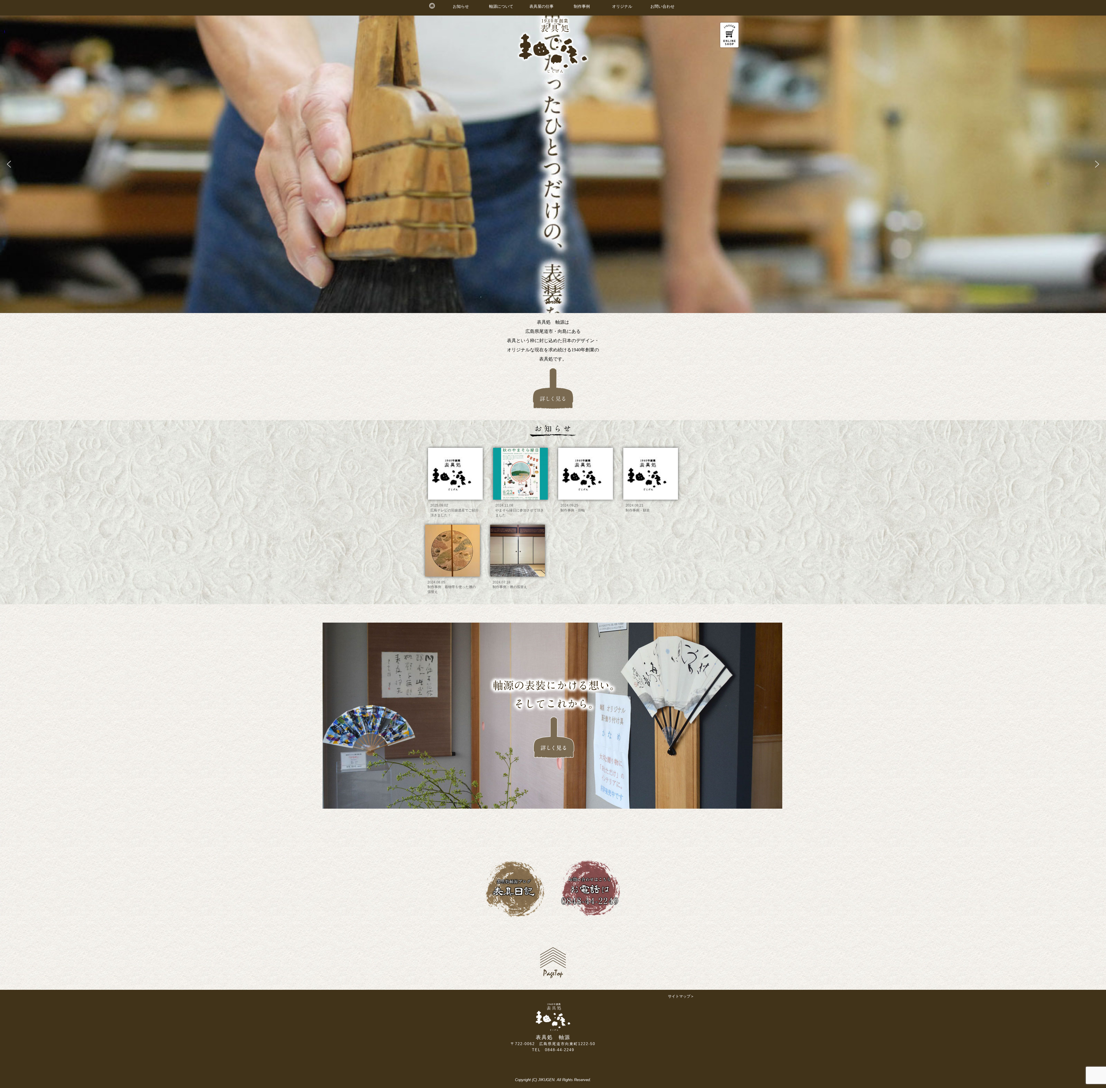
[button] (9, 164)
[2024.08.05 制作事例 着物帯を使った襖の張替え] (453, 523)
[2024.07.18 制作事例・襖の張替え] (518, 523)
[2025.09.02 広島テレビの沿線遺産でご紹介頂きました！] (455, 446)
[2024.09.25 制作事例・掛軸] (586, 446)
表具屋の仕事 (541, 6)
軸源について (501, 6)
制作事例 (582, 6)
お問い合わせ (662, 6)
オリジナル (622, 6)
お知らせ (461, 6)
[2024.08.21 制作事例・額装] (651, 446)
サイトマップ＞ (681, 996)
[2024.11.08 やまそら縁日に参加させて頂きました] (521, 446)
